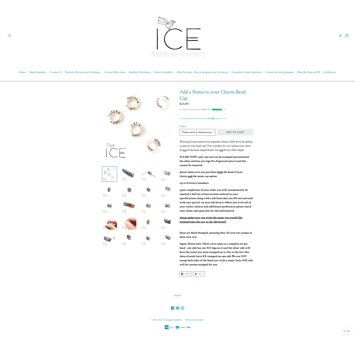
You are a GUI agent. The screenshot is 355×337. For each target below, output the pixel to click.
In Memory (330, 72)
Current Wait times (114, 72)
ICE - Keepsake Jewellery (170, 319)
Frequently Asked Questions (246, 72)
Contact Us (56, 72)
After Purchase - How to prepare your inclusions (202, 72)
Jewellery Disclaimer (140, 72)
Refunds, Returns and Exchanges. (83, 72)
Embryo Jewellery (163, 72)
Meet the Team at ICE (308, 72)
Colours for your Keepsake (279, 72)
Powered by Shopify (194, 319)
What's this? (223, 118)
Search (177, 295)
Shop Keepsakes (37, 72)
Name (183, 126)
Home (22, 72)
